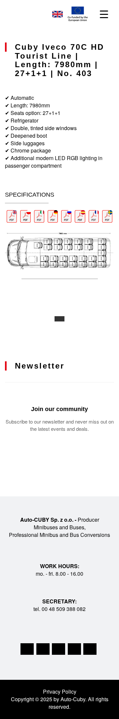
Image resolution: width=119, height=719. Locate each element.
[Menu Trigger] (104, 14)
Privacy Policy (59, 691)
